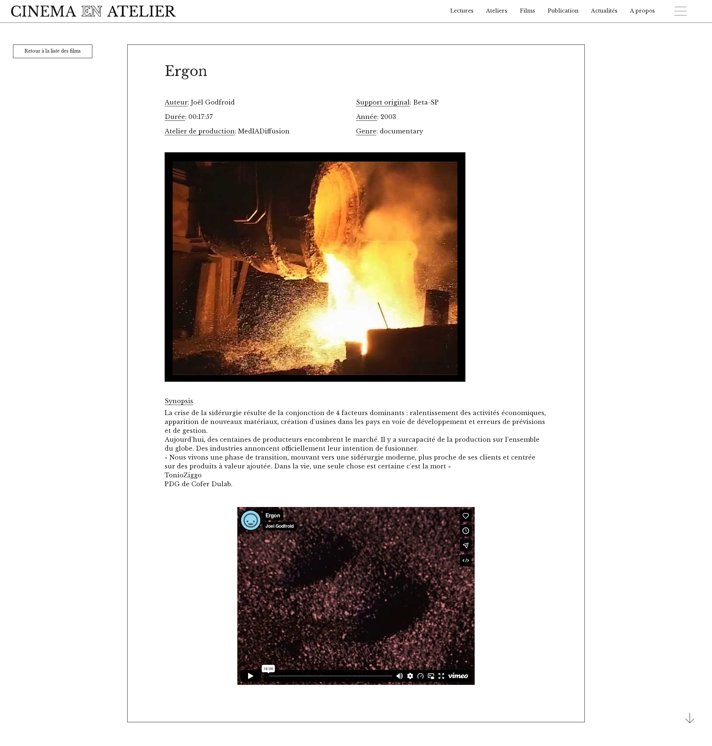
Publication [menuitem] (563, 11)
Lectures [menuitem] (462, 11)
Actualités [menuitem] (604, 11)
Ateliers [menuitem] (496, 11)
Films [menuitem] (527, 11)
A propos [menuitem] (642, 11)
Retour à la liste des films (52, 51)
